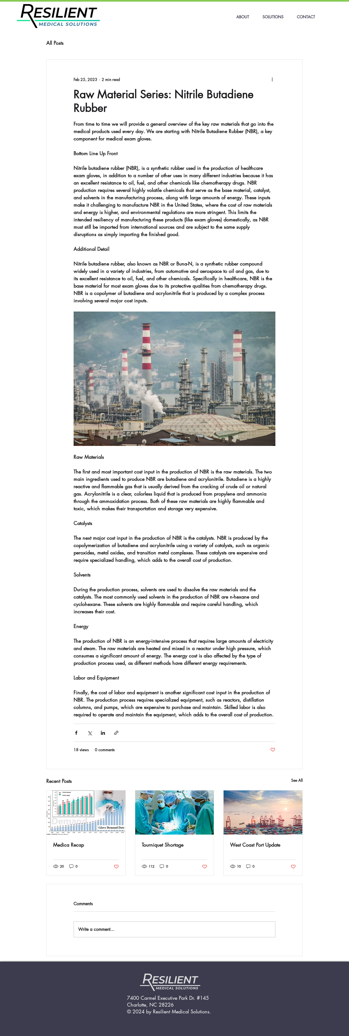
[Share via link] (116, 732)
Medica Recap (68, 844)
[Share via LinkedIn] (103, 732)
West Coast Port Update (255, 844)
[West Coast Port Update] (263, 812)
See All (297, 780)
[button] (273, 17)
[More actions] (272, 79)
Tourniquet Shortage (162, 844)
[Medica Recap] (86, 812)
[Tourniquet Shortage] (174, 812)
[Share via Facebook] (76, 732)
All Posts (55, 43)
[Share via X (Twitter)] (89, 732)
